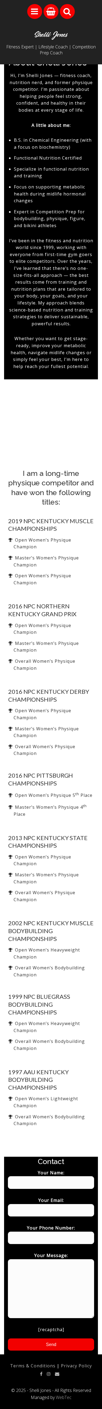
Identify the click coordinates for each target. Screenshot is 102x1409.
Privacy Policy (76, 1366)
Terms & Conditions (32, 1366)
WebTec (64, 1397)
